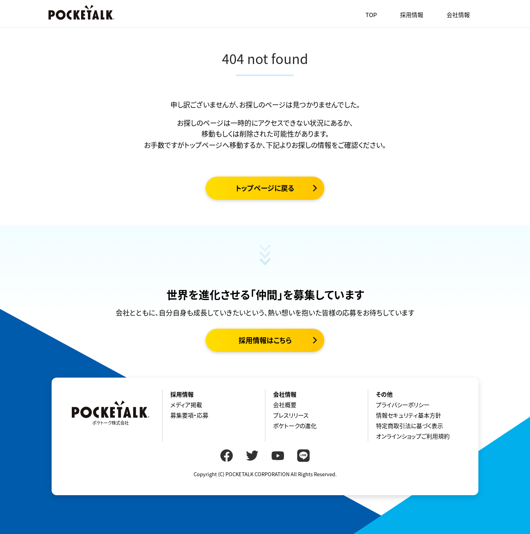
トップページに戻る (265, 188)
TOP (371, 14)
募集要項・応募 (189, 415)
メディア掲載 (186, 404)
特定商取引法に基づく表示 (409, 425)
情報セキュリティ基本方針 (408, 415)
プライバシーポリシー (403, 404)
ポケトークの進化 (295, 425)
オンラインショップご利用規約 (413, 436)
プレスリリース (290, 415)
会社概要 (284, 404)
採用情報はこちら (265, 340)
